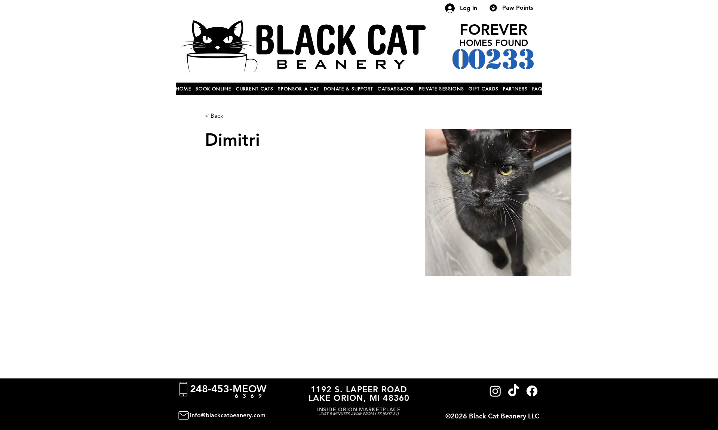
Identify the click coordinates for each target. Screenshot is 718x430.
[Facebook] (532, 391)
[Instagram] (495, 391)
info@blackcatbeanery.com (228, 415)
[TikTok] (513, 391)
